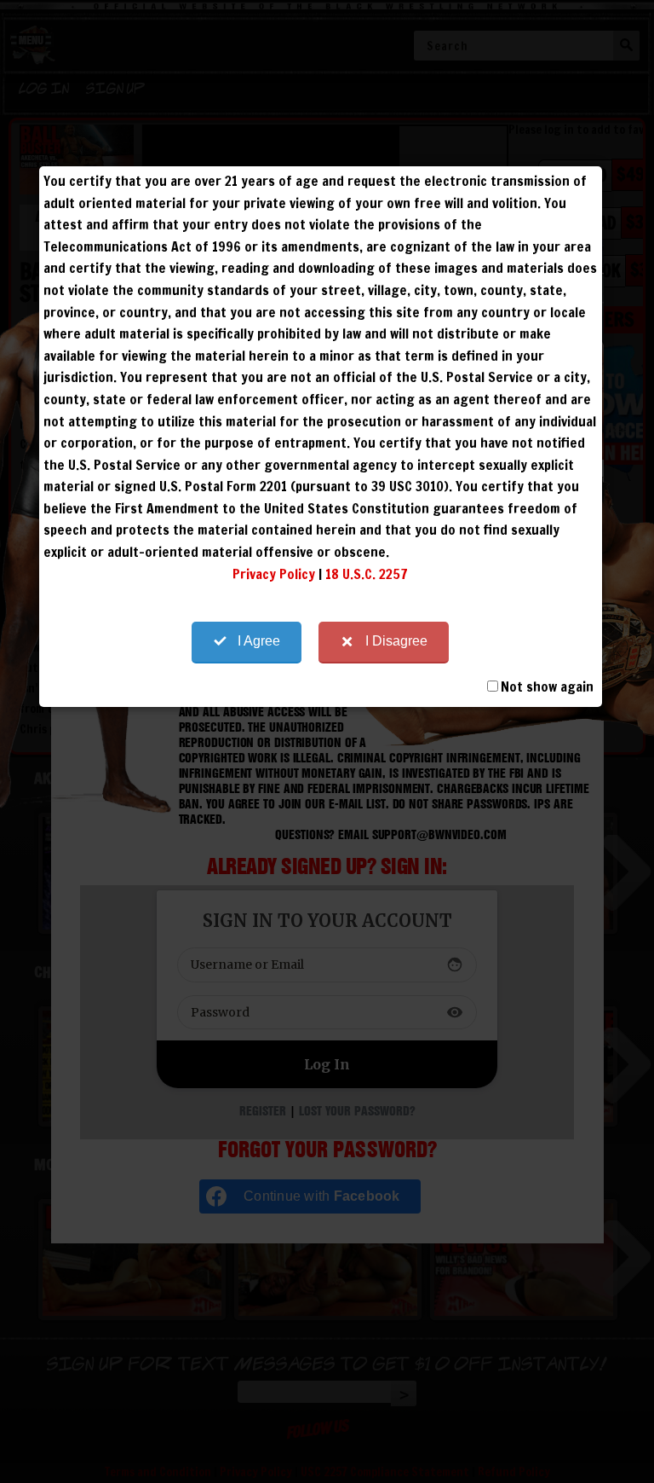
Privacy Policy (273, 574)
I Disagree (396, 641)
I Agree (259, 641)
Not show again (547, 686)
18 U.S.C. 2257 (366, 574)
